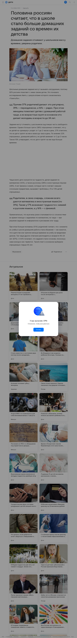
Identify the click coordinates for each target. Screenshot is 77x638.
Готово (38, 330)
